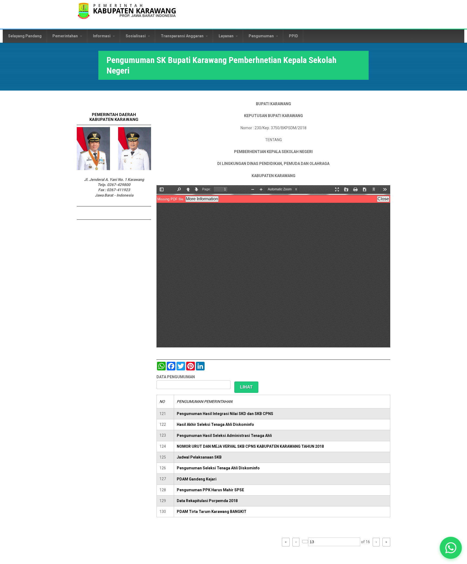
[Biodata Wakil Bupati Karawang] (134, 169)
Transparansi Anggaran (182, 36)
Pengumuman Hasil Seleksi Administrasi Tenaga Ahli (224, 435)
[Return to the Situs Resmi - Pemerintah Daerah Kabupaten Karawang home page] (127, 14)
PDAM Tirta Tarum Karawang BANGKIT (211, 511)
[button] (451, 548)
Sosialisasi (136, 36)
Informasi (102, 36)
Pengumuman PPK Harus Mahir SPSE (210, 490)
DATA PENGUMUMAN (175, 377)
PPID (293, 36)
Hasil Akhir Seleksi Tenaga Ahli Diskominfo (215, 424)
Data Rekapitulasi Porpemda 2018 (207, 501)
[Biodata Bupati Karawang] (93, 169)
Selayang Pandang (25, 36)
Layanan (226, 36)
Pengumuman (262, 36)
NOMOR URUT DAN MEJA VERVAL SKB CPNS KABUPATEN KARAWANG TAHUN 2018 (250, 446)
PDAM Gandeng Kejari (196, 479)
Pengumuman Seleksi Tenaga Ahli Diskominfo (218, 468)
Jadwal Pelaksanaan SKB (199, 457)
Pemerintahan (65, 36)
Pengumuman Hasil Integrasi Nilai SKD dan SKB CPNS (225, 414)
